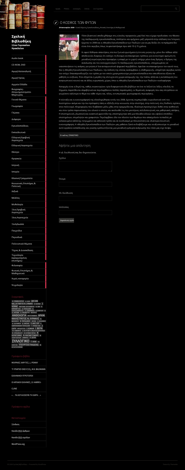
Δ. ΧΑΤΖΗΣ (25, 323)
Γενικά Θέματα (81, 27)
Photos (66, 9)
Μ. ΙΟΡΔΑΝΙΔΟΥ (17, 333)
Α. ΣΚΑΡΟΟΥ (39, 311)
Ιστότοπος (64, 207)
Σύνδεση (15, 424)
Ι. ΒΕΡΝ (38, 328)
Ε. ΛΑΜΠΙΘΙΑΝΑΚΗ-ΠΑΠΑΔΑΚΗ (27, 325)
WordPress (42, 464)
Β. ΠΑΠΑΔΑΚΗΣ (25, 321)
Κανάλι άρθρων (21, 431)
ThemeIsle (174, 464)
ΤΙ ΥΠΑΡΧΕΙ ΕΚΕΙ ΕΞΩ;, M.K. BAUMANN (28, 369)
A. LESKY (27, 301)
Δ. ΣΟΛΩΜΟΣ (41, 321)
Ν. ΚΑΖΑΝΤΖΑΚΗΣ (31, 335)
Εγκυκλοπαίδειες (93, 27)
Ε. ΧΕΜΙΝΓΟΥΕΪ (35, 326)
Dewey (86, 9)
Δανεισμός (77, 9)
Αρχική (58, 9)
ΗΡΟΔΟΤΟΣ (21, 328)
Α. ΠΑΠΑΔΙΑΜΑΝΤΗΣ (23, 310)
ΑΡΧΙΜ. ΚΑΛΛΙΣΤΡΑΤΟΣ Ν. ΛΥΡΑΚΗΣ (28, 317)
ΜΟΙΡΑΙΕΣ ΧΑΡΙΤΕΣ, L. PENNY (25, 362)
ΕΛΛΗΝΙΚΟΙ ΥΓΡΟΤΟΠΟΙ (22, 375)
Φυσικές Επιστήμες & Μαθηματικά (112, 27)
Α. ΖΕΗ (38, 307)
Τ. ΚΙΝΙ (33, 341)
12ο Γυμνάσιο (98, 9)
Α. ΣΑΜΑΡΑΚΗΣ (29, 311)
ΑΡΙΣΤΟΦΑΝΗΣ (32, 316)
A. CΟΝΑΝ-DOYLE (18, 301)
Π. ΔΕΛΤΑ (33, 338)
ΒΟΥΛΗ (34, 321)
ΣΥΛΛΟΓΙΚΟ (20, 341)
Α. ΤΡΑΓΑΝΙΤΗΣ (25, 312)
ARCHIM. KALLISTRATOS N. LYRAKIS (25, 302)
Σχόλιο (62, 158)
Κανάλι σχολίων (21, 437)
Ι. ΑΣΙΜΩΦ (30, 328)
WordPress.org (18, 444)
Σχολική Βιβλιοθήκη (21, 38)
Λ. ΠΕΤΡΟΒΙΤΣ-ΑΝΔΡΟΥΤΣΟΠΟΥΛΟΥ (33, 331)
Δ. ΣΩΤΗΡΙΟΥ (16, 323)
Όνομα (62, 178)
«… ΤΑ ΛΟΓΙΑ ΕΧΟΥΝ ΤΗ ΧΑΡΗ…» (26, 395)
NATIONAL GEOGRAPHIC (26, 307)
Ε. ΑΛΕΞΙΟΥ (35, 323)
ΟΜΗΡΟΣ (25, 338)
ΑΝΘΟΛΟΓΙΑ (19, 315)
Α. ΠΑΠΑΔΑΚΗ (26, 309)
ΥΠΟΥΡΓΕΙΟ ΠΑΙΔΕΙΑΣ (29, 344)
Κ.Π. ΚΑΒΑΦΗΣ (16, 331)
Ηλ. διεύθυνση (66, 193)
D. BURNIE (37, 304)
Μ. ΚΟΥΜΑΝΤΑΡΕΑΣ (30, 333)
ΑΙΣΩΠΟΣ (34, 312)
